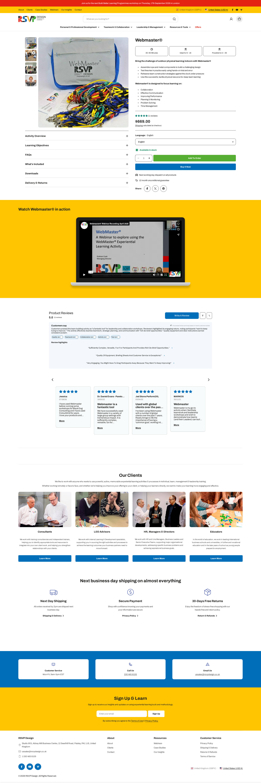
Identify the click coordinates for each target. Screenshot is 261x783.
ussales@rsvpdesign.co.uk (207, 674)
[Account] (231, 19)
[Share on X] (155, 188)
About (21, 10)
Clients (30, 10)
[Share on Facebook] (147, 188)
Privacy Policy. (151, 721)
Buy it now (185, 167)
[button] (141, 116)
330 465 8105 (130, 674)
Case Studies (41, 10)
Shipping (139, 125)
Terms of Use (137, 721)
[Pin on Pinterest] (163, 188)
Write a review (182, 315)
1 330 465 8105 (29, 756)
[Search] (174, 19)
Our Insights (66, 10)
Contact (78, 10)
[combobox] (130, 19)
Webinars (54, 10)
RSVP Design (32, 776)
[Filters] (203, 315)
